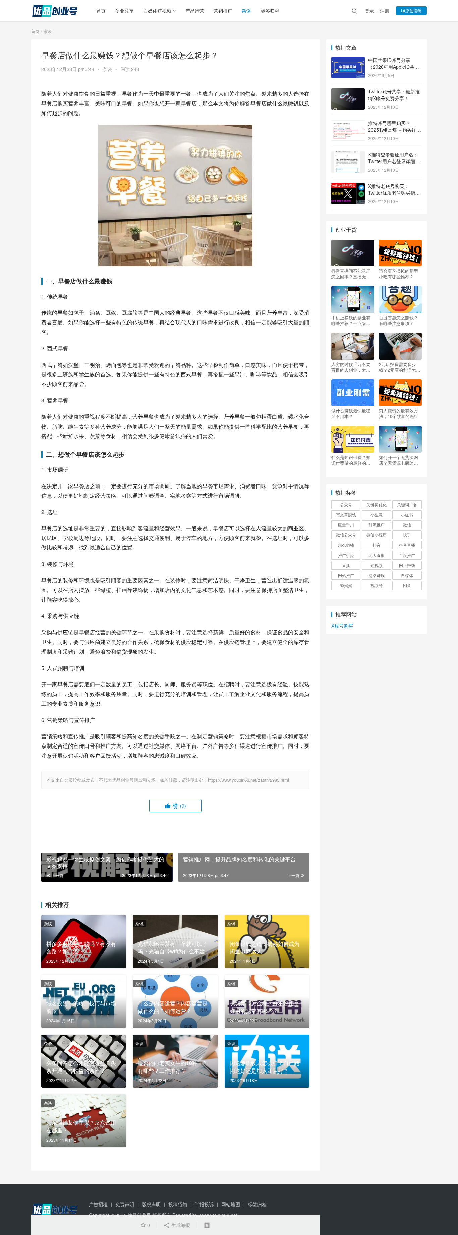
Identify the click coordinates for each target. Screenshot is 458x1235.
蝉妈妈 (346, 585)
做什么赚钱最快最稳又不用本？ (350, 413)
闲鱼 (407, 585)
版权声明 (151, 1204)
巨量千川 (346, 524)
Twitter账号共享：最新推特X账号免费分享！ (394, 95)
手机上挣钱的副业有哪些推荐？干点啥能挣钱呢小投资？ (350, 320)
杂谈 (246, 10)
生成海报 (180, 1225)
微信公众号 (346, 534)
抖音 (377, 545)
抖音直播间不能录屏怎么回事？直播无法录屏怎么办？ (350, 273)
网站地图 (230, 1204)
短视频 (376, 565)
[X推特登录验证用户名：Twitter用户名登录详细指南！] (348, 155)
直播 (346, 565)
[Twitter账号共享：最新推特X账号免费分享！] (348, 92)
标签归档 (270, 10)
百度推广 (407, 555)
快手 (407, 534)
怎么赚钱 (346, 545)
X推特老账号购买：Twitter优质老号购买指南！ (391, 192)
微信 (407, 524)
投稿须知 (177, 1204)
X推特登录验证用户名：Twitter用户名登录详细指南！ (394, 161)
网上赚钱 (407, 565)
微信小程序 (376, 534)
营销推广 (223, 10)
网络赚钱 (376, 575)
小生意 (376, 514)
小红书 (407, 514)
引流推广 (376, 524)
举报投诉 (204, 1204)
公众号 (346, 504)
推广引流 (346, 555)
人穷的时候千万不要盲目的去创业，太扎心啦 (350, 367)
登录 (369, 10)
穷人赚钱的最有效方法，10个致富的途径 (398, 413)
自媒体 (407, 575)
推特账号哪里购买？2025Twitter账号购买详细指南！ (394, 129)
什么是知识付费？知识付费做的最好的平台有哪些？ (350, 460)
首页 (101, 10)
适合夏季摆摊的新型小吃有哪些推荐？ (398, 273)
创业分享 (124, 10)
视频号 (376, 585)
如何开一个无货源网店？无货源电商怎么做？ (398, 460)
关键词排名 (407, 504)
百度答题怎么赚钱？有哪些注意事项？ (398, 320)
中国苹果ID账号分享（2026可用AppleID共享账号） (393, 66)
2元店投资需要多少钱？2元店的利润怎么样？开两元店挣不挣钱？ (399, 367)
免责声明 (124, 1204)
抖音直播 (407, 545)
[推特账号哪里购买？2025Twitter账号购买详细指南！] (348, 123)
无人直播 (376, 555)
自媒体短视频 (157, 10)
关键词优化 (376, 504)
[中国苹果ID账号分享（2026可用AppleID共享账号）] (348, 60)
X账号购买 (342, 625)
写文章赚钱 (346, 514)
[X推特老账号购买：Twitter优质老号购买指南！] (348, 186)
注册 (384, 10)
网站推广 (346, 575)
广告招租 (98, 1204)
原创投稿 (413, 10)
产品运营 (194, 10)
